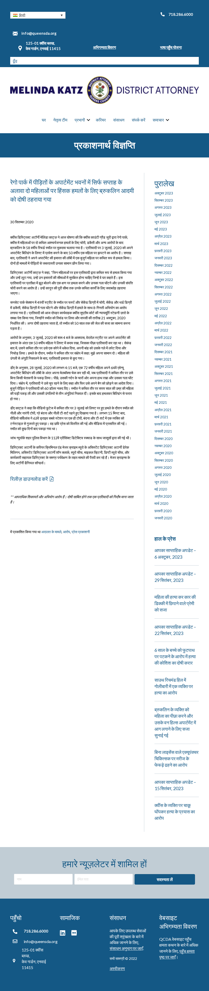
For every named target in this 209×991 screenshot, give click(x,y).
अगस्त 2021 (163, 380)
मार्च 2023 (161, 243)
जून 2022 (161, 308)
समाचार (158, 119)
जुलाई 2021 (162, 388)
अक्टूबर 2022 (163, 279)
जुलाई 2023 (162, 215)
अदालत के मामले (51, 532)
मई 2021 (160, 402)
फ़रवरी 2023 (163, 251)
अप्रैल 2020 (163, 496)
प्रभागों (80, 119)
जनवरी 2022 (163, 344)
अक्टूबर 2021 (163, 366)
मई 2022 (160, 316)
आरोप (66, 532)
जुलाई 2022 (162, 301)
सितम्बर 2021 (163, 373)
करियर (101, 119)
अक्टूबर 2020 (163, 453)
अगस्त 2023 (163, 207)
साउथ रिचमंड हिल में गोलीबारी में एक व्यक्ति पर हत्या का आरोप (173, 686)
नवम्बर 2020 (163, 446)
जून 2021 (161, 395)
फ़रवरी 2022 (163, 337)
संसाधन (118, 119)
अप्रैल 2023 (163, 236)
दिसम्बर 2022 (163, 265)
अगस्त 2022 (163, 294)
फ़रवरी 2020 (163, 511)
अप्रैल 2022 (163, 323)
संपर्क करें (138, 119)
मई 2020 (160, 489)
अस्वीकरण (117, 968)
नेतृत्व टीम (60, 119)
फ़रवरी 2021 (163, 424)
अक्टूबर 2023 (163, 193)
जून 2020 (161, 482)
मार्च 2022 (161, 330)
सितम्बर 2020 (163, 460)
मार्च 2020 (161, 503)
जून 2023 (161, 222)
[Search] (195, 61)
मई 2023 (160, 229)
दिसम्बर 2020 (163, 438)
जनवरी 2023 (163, 258)
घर (44, 119)
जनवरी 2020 (163, 518)
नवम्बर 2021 (163, 359)
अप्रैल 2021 (163, 410)
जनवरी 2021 (163, 431)
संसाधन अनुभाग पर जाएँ (126, 948)
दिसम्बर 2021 (163, 352)
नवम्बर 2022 (163, 272)
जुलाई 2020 (162, 474)
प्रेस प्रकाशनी (81, 532)
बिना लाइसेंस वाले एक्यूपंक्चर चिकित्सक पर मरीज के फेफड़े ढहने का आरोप (176, 758)
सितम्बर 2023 (163, 200)
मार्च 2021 (161, 417)
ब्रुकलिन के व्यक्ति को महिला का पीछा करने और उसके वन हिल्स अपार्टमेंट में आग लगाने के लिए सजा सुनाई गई (175, 722)
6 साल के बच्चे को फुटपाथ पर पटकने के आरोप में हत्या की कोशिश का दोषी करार (175, 656)
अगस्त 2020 (163, 467)
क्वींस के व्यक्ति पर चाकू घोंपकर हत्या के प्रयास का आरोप (174, 811)
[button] (38, 15)
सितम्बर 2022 (163, 287)
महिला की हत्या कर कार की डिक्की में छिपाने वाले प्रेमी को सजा (175, 603)
